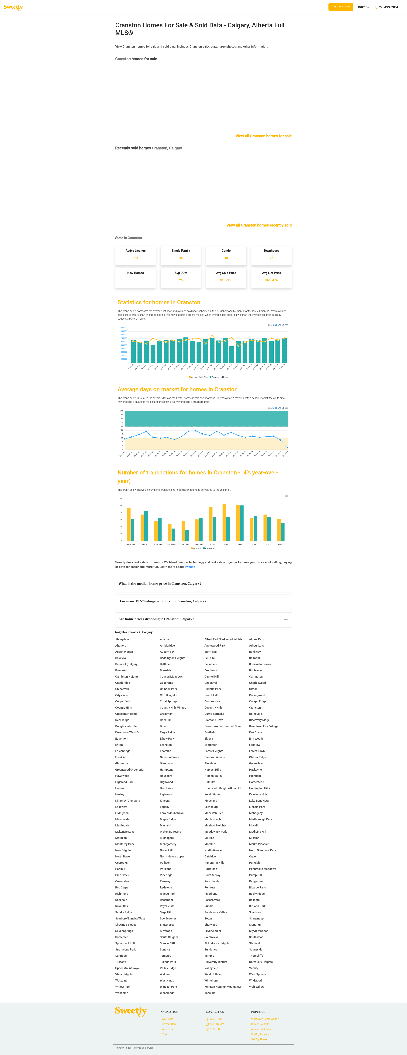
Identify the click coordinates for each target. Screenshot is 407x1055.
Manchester (123, 819)
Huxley (119, 794)
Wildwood (255, 980)
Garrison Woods (214, 757)
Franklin (120, 757)
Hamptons (166, 769)
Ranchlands (211, 881)
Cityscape (121, 695)
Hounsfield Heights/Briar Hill (222, 788)
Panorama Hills (214, 862)
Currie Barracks (214, 713)
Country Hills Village (173, 707)
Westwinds (167, 980)
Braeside (165, 670)
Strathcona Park (125, 949)
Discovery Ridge (259, 720)
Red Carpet (122, 887)
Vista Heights (124, 974)
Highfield (255, 775)
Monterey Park (124, 844)
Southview (211, 937)
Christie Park (212, 689)
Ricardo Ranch (258, 887)
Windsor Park (168, 986)
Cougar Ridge (257, 701)
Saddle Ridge (123, 912)
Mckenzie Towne (170, 831)
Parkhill (120, 868)
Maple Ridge (168, 819)
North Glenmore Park (262, 850)
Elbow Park (167, 738)
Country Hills (123, 707)
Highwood (166, 782)
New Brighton (123, 850)
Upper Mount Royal (127, 968)
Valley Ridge (168, 968)
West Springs (257, 974)
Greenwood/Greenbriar (129, 769)
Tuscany (120, 962)
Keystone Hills (258, 794)
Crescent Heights (126, 713)
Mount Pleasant (259, 844)
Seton (208, 918)
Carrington (256, 676)
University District (215, 962)
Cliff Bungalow (169, 695)
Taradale (165, 955)
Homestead (256, 782)
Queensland (123, 881)
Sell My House (259, 1039)
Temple (209, 955)
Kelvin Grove (212, 794)
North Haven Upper (172, 856)
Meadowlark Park (215, 831)
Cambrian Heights (126, 676)
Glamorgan (122, 763)
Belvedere (210, 664)
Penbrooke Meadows (262, 868)
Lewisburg (211, 806)
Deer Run (166, 720)
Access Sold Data (261, 1029)
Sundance (210, 949)
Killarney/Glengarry (127, 800)
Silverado (166, 931)
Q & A (164, 1034)
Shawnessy (167, 924)
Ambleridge (167, 645)
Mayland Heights (215, 825)
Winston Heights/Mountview (222, 986)
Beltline (165, 664)
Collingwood (257, 695)
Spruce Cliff (167, 943)
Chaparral (210, 682)
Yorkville (209, 993)
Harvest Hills (212, 769)
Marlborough (212, 819)
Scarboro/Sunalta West (130, 918)
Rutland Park (257, 906)
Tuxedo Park (168, 962)
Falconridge (122, 751)
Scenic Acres (168, 918)
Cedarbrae (166, 682)
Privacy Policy (123, 1047)
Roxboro (254, 900)
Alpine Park (256, 639)
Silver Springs (124, 931)
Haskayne (255, 769)
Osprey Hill (122, 862)
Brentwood (211, 670)
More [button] (362, 6)
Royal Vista (167, 906)
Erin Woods (256, 738)
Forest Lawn (257, 751)
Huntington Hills (259, 788)
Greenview (256, 763)
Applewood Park (214, 645)
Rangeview (256, 881)
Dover (163, 726)
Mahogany (256, 813)
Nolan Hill (166, 850)
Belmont (254, 658)
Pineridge (166, 875)
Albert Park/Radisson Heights (223, 639)
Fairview (254, 744)
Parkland (165, 868)
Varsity (253, 968)
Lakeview (121, 806)
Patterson (210, 868)
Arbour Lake (257, 645)
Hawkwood (122, 775)
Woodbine (121, 993)
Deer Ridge (122, 720)
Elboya (208, 738)
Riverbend (210, 893)
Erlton (119, 744)
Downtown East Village (263, 726)
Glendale (210, 763)
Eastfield (210, 732)
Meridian (121, 837)
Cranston (255, 707)
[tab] (203, 584)
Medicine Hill (257, 831)
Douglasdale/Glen (126, 726)
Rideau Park (167, 893)
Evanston (166, 744)
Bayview (120, 658)
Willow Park (122, 986)
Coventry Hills (213, 707)
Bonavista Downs (260, 664)
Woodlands (167, 993)
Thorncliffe (256, 955)
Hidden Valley (213, 775)
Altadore (120, 645)
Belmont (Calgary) (126, 664)
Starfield (254, 943)
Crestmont (166, 713)
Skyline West (212, 931)
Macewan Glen (213, 813)
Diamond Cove (213, 720)
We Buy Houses (260, 1034)
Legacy (164, 806)
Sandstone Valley (215, 912)
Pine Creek (122, 875)
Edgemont (121, 738)
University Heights (261, 962)
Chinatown (122, 689)
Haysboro (166, 775)
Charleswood (257, 682)
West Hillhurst (213, 974)
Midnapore (167, 837)
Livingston (122, 813)
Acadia (164, 639)
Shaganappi (256, 918)
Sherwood (210, 924)
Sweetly (190, 567)
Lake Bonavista (259, 800)
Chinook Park (168, 689)
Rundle (208, 906)
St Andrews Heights (217, 943)
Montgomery (168, 844)
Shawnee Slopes (125, 924)
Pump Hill (255, 875)
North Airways (213, 850)
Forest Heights (213, 751)
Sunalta (165, 949)
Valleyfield (211, 968)
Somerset (121, 937)
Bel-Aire (209, 658)
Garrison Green (169, 757)
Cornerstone (212, 701)
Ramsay (165, 881)
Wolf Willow (256, 986)
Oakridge (210, 856)
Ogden (253, 856)
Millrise (209, 837)
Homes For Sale (260, 1024)
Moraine (209, 844)
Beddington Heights (172, 658)
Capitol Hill (211, 676)
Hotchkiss (166, 788)
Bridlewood (256, 670)
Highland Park (124, 782)
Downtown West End (128, 732)
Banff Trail (210, 651)
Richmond (121, 893)
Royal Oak (121, 906)
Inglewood (166, 794)
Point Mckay (212, 875)
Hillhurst (209, 782)
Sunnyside (255, 949)
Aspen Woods (124, 651)
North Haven (123, 856)
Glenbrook (166, 763)
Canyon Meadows (171, 676)
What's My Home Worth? (265, 1018)
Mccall (253, 825)
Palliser (165, 862)
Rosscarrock (212, 900)
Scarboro (255, 912)
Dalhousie (255, 713)
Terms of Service (143, 1047)
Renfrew (209, 887)
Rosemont (166, 900)
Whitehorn (211, 980)
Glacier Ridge (257, 757)
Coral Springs (168, 701)
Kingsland (210, 800)
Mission (254, 837)
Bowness (121, 670)
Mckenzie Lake (125, 831)
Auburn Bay (167, 651)
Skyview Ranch (258, 931)
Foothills (165, 751)
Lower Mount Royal (172, 813)
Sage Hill (166, 912)
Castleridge (122, 682)
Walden (165, 974)
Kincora (165, 800)
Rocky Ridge (257, 893)
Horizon (120, 788)
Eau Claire (255, 732)
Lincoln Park (257, 806)
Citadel (253, 689)
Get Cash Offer (341, 7)
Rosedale (121, 900)
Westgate (121, 980)
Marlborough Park (260, 819)
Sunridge (121, 955)
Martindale (122, 825)
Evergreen (210, 744)
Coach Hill (211, 695)
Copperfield (122, 701)
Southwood (256, 937)
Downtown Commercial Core (222, 726)
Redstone (166, 887)
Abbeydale (122, 639)
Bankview (255, 651)
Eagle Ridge (167, 732)
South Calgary (169, 937)
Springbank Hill (125, 943)
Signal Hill (255, 924)
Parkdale (255, 862)
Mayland (165, 825)
